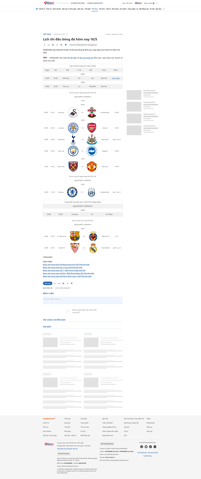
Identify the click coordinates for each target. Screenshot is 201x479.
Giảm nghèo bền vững (110, 431)
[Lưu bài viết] (61, 44)
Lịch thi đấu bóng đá (62, 288)
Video (148, 419)
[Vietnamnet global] (138, 4)
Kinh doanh (57, 9)
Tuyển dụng (147, 456)
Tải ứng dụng (141, 453)
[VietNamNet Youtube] (146, 448)
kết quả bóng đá (86, 58)
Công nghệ (131, 9)
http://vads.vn (110, 457)
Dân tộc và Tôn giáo (69, 9)
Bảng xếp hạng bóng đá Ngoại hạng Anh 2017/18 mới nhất (66, 265)
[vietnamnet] (49, 5)
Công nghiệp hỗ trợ (109, 427)
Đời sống (115, 9)
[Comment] (66, 44)
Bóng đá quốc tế (60, 34)
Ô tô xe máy (85, 427)
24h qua (149, 431)
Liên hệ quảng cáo (107, 444)
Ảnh (125, 435)
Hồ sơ (126, 431)
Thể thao (95, 9)
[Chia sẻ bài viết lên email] (52, 44)
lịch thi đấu (72, 58)
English (126, 427)
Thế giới (88, 9)
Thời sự (49, 9)
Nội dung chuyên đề (131, 423)
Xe (137, 9)
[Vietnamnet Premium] (49, 419)
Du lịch (152, 9)
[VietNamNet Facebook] (141, 448)
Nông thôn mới (107, 435)
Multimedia (151, 423)
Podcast (149, 427)
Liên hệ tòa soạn (63, 453)
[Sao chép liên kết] (57, 44)
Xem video (116, 78)
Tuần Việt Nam (127, 3)
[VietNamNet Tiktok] (150, 448)
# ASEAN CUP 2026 (77, 3)
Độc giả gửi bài (153, 453)
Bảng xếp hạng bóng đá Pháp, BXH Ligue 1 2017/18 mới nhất (67, 276)
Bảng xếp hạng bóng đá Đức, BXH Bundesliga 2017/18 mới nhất (68, 273)
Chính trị (42, 9)
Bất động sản (144, 9)
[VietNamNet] (37, 9)
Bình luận (48, 283)
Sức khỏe (123, 9)
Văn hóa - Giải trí (105, 9)
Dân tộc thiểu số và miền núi (134, 419)
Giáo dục (80, 9)
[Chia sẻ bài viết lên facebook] (44, 44)
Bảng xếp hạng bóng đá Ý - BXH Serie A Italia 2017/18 (64, 270)
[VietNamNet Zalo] (154, 448)
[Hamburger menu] (164, 9)
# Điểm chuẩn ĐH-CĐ (95, 3)
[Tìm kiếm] (157, 3)
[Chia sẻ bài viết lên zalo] (48, 44)
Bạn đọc (159, 9)
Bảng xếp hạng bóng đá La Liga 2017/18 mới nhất (62, 268)
